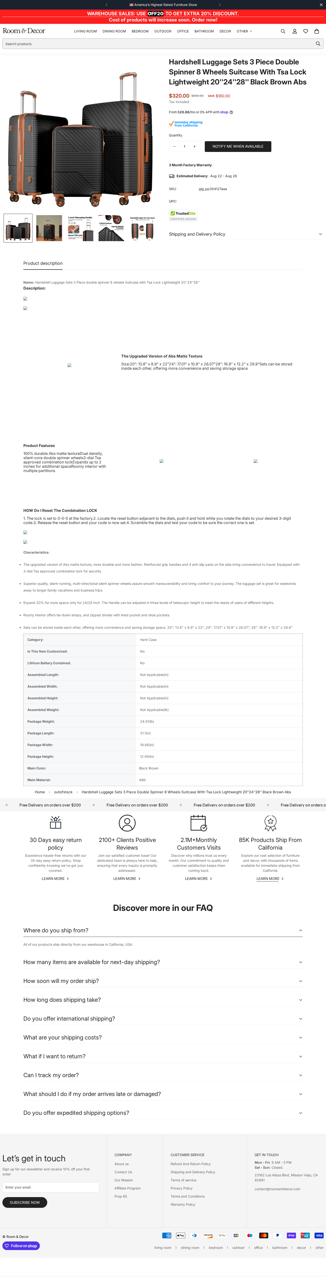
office (183, 31)
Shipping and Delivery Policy (193, 1172)
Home (40, 792)
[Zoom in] (147, 67)
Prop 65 (121, 1196)
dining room (114, 31)
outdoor (162, 31)
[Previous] (106, 5)
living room (85, 31)
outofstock (63, 792)
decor (225, 31)
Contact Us (123, 1172)
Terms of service (183, 1180)
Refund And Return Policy (191, 1164)
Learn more (53, 878)
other (242, 31)
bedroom (140, 31)
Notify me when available (238, 146)
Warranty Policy (183, 1204)
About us (122, 1164)
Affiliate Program (128, 1188)
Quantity (175, 135)
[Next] (219, 5)
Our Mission (124, 1180)
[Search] (283, 31)
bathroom (204, 31)
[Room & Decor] (23, 31)
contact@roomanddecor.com (277, 1189)
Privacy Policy (182, 1188)
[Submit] (318, 44)
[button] (316, 31)
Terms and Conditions (188, 1196)
